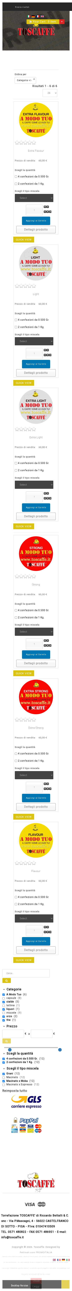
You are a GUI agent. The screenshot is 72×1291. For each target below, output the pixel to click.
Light (36, 294)
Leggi (36, 1286)
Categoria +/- (24, 80)
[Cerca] (6, 980)
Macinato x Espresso (19, 1084)
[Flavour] (36, 840)
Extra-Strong (36, 727)
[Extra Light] (36, 406)
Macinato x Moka (17, 1080)
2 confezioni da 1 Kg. (31, 183)
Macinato (12, 1077)
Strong (36, 584)
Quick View (23, 239)
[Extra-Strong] (36, 697)
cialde (10, 1001)
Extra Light (36, 437)
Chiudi (36, 1280)
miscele (11, 1012)
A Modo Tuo (14, 994)
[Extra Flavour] (36, 119)
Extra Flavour (36, 150)
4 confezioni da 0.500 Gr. (33, 176)
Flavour (36, 871)
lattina (10, 1005)
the (8, 1019)
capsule (11, 998)
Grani (10, 1073)
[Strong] (36, 553)
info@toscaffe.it (12, 1237)
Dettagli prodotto (36, 229)
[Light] (36, 263)
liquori (10, 1009)
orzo (9, 1016)
